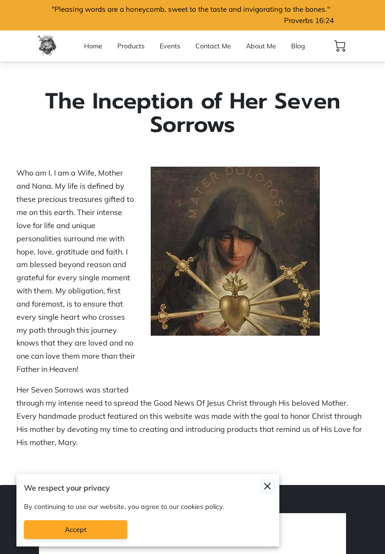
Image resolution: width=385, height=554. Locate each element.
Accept (75, 529)
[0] (340, 46)
